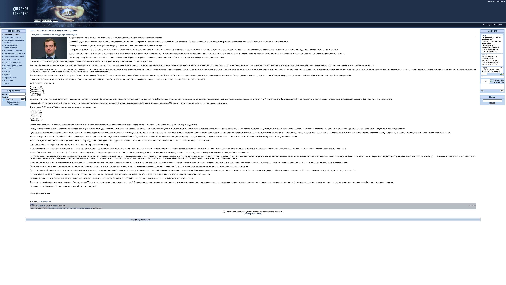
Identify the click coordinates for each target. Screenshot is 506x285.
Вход (55, 20)
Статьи (41, 30)
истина (60, 208)
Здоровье (73, 30)
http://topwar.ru (44, 201)
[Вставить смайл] (503, 74)
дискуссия (80, 208)
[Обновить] (501, 74)
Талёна (55, 205)
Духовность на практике (56, 30)
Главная (37, 20)
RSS (500, 25)
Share (32, 204)
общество (72, 208)
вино (66, 208)
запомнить (9, 99)
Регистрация (47, 20)
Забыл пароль (13, 102)
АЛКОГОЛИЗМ (52, 208)
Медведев (88, 208)
